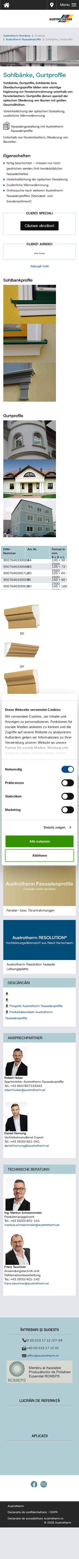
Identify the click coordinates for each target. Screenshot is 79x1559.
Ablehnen (39, 855)
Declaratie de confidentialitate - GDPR (32, 1512)
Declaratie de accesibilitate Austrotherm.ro (35, 1518)
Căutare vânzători (39, 225)
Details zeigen (54, 827)
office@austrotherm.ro (43, 1356)
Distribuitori (52, 4)
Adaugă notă (40, 266)
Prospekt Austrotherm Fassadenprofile (36, 1006)
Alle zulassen (39, 841)
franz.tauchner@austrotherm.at (26, 1283)
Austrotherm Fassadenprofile (23, 39)
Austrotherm (16, 1506)
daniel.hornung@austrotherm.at (26, 1146)
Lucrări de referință (39, 1400)
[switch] (67, 782)
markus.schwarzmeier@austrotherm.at (31, 1225)
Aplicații (40, 1435)
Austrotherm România (16, 35)
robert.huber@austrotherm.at (24, 1090)
